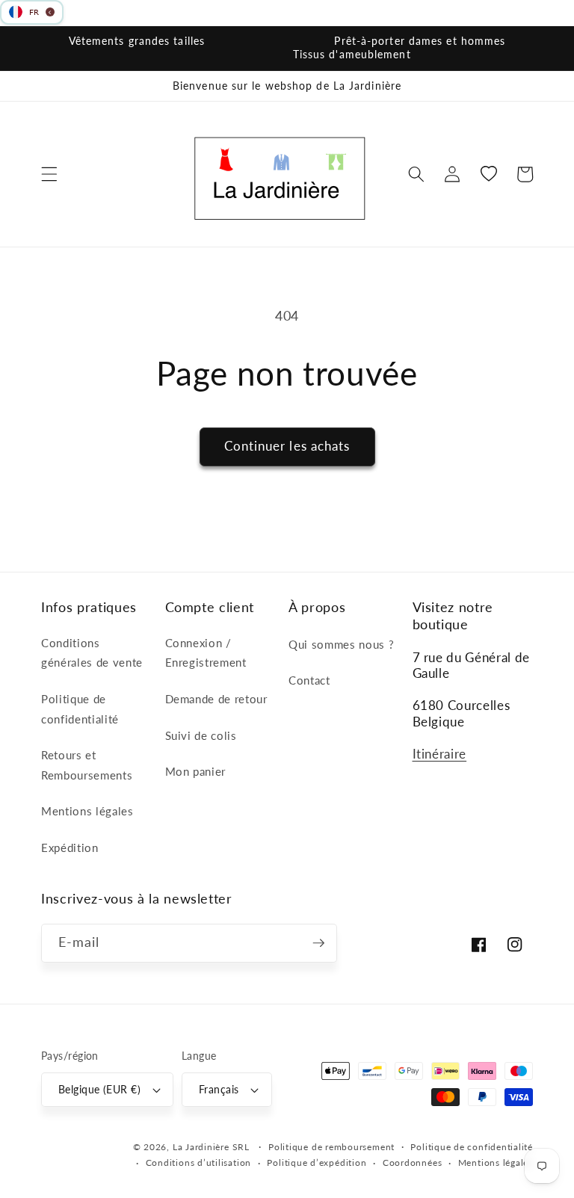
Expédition (70, 847)
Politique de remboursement (331, 1146)
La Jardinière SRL (211, 1146)
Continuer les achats (287, 446)
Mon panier (195, 771)
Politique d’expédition (316, 1162)
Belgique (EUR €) (99, 1089)
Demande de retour (216, 698)
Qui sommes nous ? (341, 644)
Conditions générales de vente (92, 653)
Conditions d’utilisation (198, 1162)
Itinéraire (440, 754)
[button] (49, 174)
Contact (309, 680)
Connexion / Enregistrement (206, 653)
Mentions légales (87, 811)
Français (219, 1089)
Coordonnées (412, 1162)
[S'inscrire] (318, 943)
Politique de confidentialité (80, 709)
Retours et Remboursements (86, 765)
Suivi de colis (201, 735)
